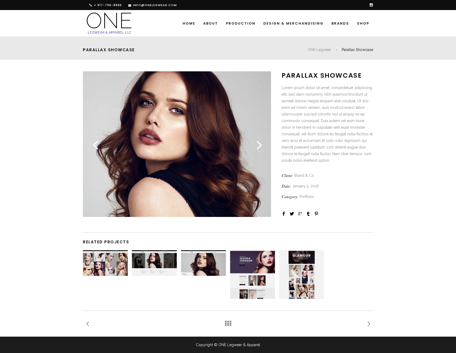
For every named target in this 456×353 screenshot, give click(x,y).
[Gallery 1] (177, 215)
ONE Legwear (319, 50)
